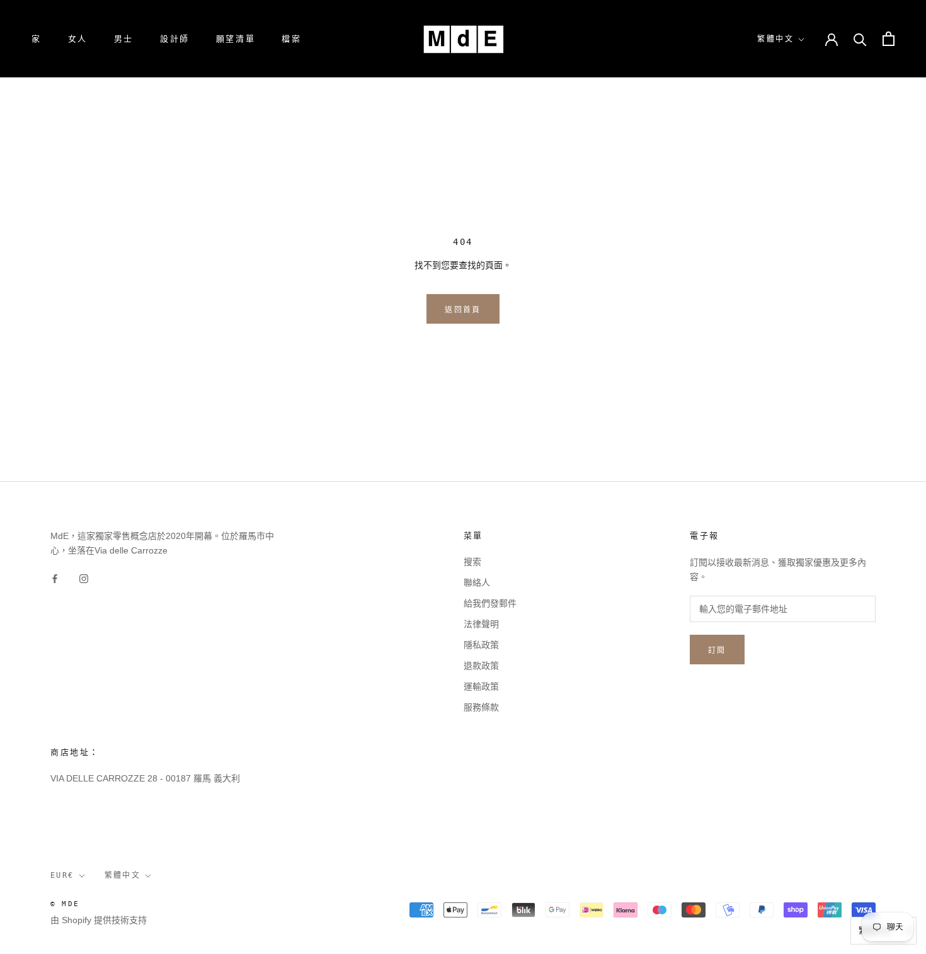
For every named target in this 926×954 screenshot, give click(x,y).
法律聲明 (481, 624)
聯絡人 (477, 582)
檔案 (291, 38)
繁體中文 (775, 39)
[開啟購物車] (889, 38)
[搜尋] (860, 38)
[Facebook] (54, 578)
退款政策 (481, 666)
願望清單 (235, 38)
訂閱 (717, 650)
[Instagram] (83, 578)
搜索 (472, 562)
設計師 (175, 38)
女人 (78, 38)
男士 (124, 38)
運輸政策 (481, 686)
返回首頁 (463, 309)
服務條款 (481, 707)
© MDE (64, 904)
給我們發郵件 (490, 603)
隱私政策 (481, 645)
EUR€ (62, 875)
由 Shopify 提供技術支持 (98, 920)
